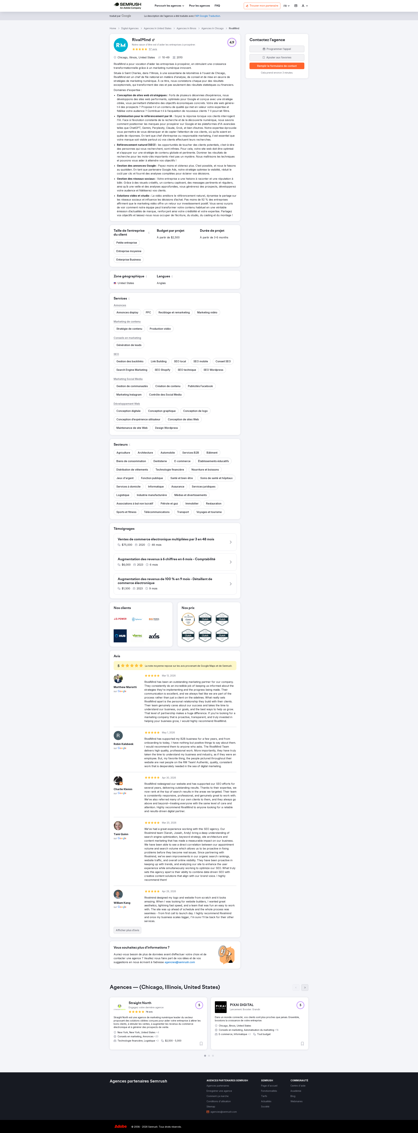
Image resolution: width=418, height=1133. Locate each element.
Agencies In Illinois (186, 28)
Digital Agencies (130, 28)
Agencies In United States (157, 28)
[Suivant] (304, 987)
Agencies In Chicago (212, 28)
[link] (199, 6)
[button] (287, 6)
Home (113, 28)
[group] (209, 1020)
